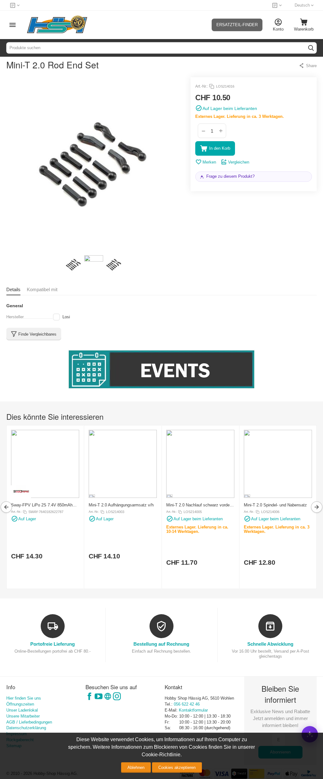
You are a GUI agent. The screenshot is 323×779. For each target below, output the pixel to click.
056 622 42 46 (187, 704)
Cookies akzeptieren (177, 767)
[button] (308, 65)
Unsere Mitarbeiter (23, 716)
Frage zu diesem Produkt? (230, 176)
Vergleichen (238, 162)
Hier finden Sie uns (23, 698)
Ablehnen (135, 767)
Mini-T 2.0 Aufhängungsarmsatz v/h (121, 505)
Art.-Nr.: (201, 86)
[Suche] (311, 48)
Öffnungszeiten (20, 704)
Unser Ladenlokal (22, 710)
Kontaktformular (193, 710)
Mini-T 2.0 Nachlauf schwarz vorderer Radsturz (200, 505)
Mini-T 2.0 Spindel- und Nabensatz (275, 505)
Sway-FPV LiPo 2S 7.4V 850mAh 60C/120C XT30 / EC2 (42, 505)
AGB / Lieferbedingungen (29, 722)
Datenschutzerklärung (26, 727)
